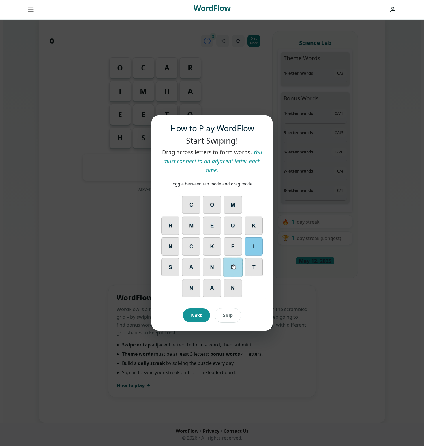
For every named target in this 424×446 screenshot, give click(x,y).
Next (196, 315)
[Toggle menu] (31, 9)
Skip (228, 315)
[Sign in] (393, 9)
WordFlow (212, 8)
